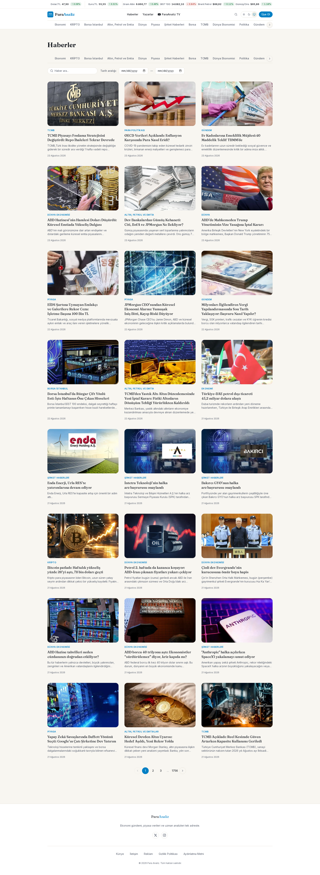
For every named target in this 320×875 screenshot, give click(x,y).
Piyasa (155, 24)
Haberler (132, 14)
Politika (244, 24)
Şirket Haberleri (174, 24)
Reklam (148, 853)
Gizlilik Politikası (168, 853)
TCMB (204, 24)
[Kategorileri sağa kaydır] (270, 25)
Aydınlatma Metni (194, 853)
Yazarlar (148, 14)
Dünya (142, 24)
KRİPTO (75, 24)
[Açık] (243, 14)
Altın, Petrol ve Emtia (120, 24)
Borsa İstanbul (93, 24)
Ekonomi (60, 24)
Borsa (192, 24)
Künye (120, 853)
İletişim (134, 853)
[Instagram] (164, 835)
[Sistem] (254, 14)
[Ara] (236, 14)
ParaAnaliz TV (171, 14)
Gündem (259, 24)
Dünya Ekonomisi (224, 24)
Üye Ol (265, 14)
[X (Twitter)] (155, 835)
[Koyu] (249, 14)
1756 (175, 770)
